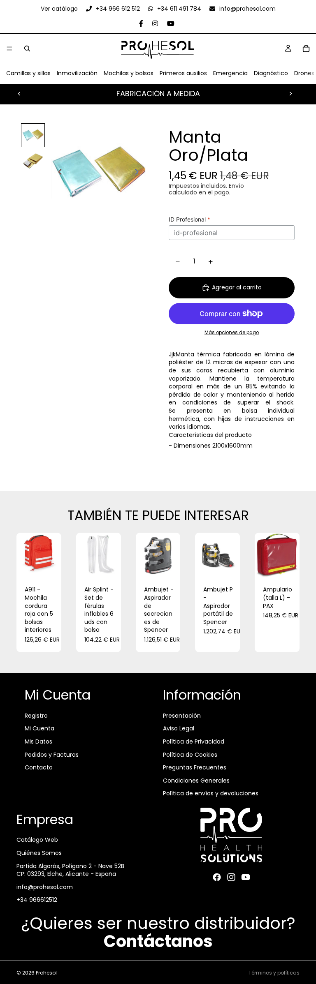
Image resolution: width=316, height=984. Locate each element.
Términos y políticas (274, 972)
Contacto (39, 767)
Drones (304, 73)
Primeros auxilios (183, 73)
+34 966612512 (36, 900)
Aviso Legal (178, 728)
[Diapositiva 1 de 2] (33, 135)
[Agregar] (48, 565)
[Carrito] (306, 48)
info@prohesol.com (247, 9)
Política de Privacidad (193, 741)
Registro (36, 715)
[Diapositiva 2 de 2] (33, 161)
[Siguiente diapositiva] (290, 94)
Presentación (182, 715)
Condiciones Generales (196, 780)
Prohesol (46, 972)
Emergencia (230, 73)
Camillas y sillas (28, 73)
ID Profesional (189, 219)
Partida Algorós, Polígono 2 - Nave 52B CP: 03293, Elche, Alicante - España (70, 870)
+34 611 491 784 (179, 9)
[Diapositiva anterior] (19, 94)
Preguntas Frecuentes (194, 767)
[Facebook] (217, 877)
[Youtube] (246, 877)
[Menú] (9, 48)
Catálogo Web (37, 840)
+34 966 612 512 (118, 9)
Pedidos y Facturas (52, 754)
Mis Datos (38, 741)
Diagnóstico (271, 73)
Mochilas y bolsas (128, 73)
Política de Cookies (190, 754)
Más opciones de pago (231, 332)
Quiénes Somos (39, 853)
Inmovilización (77, 73)
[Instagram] (231, 877)
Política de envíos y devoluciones (210, 793)
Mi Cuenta (39, 728)
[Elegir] (167, 565)
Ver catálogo (60, 9)
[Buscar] (27, 48)
